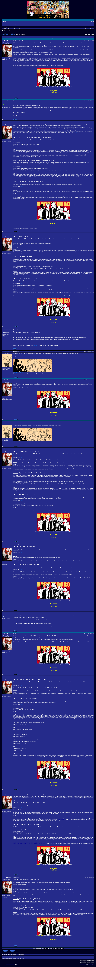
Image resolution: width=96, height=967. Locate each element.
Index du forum (5, 28)
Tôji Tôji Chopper (22, 228)
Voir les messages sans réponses (7, 27)
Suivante (92, 34)
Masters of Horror (7, 31)
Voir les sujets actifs (16, 27)
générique (75, 132)
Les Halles (10, 28)
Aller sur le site (48, 20)
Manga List (16, 372)
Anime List (21, 372)
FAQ (88, 21)
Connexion (4, 21)
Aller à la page (87, 34)
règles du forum (37, 345)
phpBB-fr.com (50, 966)
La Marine (7, 31)
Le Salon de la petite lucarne (18, 28)
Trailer (21, 142)
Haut (2, 98)
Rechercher (92, 21)
